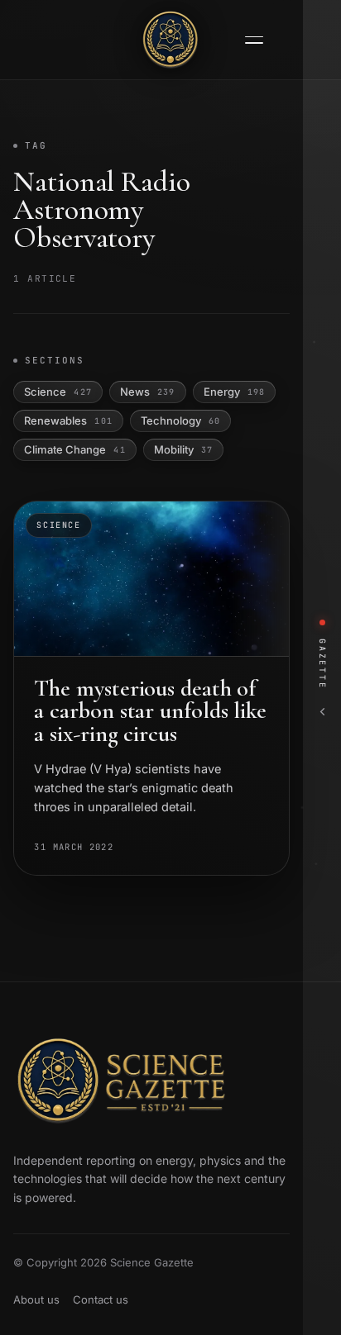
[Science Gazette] (170, 39)
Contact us (100, 1299)
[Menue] (254, 40)
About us (36, 1299)
